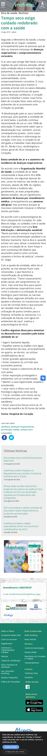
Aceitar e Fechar (11, 747)
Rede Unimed (30, 639)
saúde (16, 429)
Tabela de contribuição (10, 660)
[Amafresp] (23, 5)
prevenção (6, 429)
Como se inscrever (9, 639)
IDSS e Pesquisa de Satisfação (9, 666)
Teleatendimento (32, 663)
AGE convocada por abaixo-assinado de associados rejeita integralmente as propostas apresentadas (23, 510)
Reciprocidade (30, 652)
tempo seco (26, 429)
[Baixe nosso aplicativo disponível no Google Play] (35, 702)
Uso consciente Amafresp (7, 672)
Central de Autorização (34, 648)
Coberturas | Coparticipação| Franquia (8, 650)
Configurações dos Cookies (14, 752)
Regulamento (6, 643)
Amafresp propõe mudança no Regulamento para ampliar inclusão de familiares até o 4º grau (22, 473)
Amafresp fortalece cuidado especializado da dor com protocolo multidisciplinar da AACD (21, 526)
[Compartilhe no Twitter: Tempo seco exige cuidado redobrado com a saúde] (11, 437)
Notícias (23, 13)
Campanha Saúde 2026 (11, 635)
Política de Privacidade (10, 682)
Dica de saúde (9, 13)
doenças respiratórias (22, 426)
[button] (3, 5)
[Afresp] (23, 730)
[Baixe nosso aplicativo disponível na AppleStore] (35, 709)
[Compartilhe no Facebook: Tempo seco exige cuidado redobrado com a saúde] (4, 437)
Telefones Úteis (31, 673)
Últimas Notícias (15, 451)
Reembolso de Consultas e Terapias (35, 657)
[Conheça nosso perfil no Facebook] (35, 687)
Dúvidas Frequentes (9, 677)
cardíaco (5, 426)
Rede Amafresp (31, 635)
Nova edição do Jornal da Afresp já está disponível (23, 459)
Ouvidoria (29, 677)
